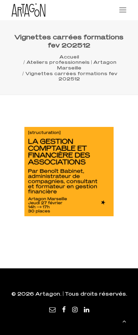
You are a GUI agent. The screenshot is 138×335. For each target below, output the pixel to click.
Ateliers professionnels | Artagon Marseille (71, 65)
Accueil (69, 57)
